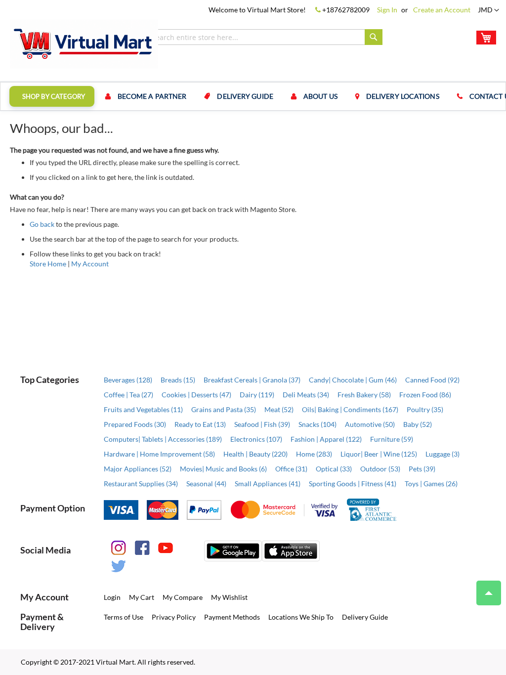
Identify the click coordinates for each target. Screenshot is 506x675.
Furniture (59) (391, 439)
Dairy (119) (257, 394)
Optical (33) (334, 468)
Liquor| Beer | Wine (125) (378, 454)
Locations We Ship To (301, 617)
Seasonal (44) (206, 483)
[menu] (253, 96)
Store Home (48, 263)
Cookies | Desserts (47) (196, 394)
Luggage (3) (442, 454)
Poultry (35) (425, 409)
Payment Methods (232, 617)
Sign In (387, 9)
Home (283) (314, 454)
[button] (488, 10)
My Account (90, 263)
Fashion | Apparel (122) (326, 439)
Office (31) (291, 468)
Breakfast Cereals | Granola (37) (252, 380)
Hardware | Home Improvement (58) (159, 454)
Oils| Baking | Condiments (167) (350, 409)
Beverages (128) (128, 380)
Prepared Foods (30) (135, 424)
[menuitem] (51, 96)
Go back (42, 224)
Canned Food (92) (432, 380)
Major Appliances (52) (137, 468)
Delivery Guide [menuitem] (245, 96)
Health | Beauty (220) (255, 454)
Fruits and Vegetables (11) (143, 409)
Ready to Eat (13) (200, 424)
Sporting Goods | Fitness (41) (352, 483)
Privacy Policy (174, 617)
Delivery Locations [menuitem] (402, 96)
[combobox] (264, 37)
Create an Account (441, 9)
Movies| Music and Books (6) (223, 468)
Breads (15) (178, 380)
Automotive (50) (370, 424)
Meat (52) (279, 409)
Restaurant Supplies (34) (141, 483)
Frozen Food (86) (425, 394)
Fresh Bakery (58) (364, 394)
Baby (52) (417, 424)
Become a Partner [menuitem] (152, 96)
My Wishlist (229, 597)
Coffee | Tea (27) (128, 394)
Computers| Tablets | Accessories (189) (163, 439)
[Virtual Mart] (84, 44)
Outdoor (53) (380, 468)
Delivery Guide (365, 617)
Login (112, 597)
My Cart (141, 597)
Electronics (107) (256, 439)
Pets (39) (422, 468)
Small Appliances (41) (267, 483)
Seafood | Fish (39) (262, 424)
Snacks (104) (317, 424)
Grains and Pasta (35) (223, 409)
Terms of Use (123, 617)
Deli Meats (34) (306, 394)
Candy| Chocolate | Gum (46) (353, 380)
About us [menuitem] (320, 96)
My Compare (183, 597)
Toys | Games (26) (431, 483)
